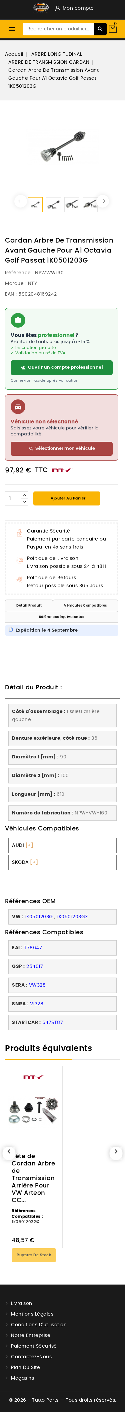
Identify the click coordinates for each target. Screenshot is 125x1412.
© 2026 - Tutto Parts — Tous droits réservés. (62, 1400)
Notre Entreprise (30, 1335)
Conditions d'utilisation (39, 1325)
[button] (20, 201)
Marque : (15, 283)
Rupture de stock (34, 1255)
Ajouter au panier (68, 498)
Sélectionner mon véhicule (62, 448)
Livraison (21, 1303)
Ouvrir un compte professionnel (65, 367)
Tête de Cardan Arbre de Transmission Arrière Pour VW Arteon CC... (33, 1178)
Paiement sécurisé (34, 1346)
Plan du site (25, 1367)
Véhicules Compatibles (85, 605)
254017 (34, 966)
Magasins (22, 1378)
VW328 (37, 985)
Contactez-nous (31, 1357)
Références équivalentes (61, 617)
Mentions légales (32, 1314)
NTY (32, 283)
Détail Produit (29, 605)
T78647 (33, 948)
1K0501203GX (72, 917)
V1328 (37, 1004)
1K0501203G (39, 917)
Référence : (19, 273)
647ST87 (52, 1022)
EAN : (11, 294)
